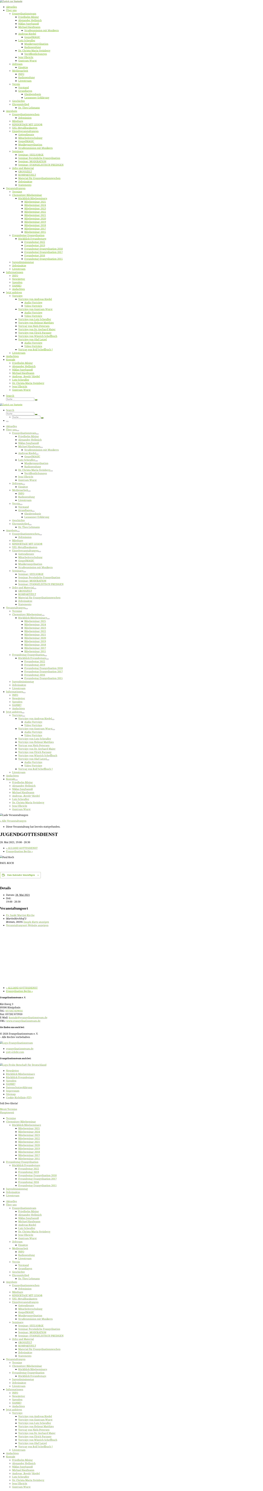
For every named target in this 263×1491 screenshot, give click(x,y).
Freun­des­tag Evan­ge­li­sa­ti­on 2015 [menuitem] (37, 1185)
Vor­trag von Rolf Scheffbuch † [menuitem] (35, 1446)
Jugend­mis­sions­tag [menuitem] (17, 1189)
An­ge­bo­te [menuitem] (11, 1282)
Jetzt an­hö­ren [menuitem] (14, 1409)
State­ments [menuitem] (24, 1356)
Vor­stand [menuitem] (23, 1265)
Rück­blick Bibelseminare (20, 1074)
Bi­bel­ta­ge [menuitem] (17, 1292)
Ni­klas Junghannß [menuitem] (28, 1218)
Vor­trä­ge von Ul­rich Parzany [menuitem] (34, 1436)
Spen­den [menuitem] (17, 1399)
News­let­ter (12, 1070)
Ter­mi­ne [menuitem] (11, 1118)
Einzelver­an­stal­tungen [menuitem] (25, 1302)
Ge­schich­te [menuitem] (18, 1272)
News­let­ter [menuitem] (18, 1396)
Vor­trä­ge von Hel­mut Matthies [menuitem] (36, 1426)
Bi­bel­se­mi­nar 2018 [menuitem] (29, 1152)
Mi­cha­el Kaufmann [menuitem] (29, 1221)
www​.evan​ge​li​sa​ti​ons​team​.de (23, 1021)
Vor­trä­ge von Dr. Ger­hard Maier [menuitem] (37, 1433)
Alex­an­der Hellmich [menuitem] (30, 1214)
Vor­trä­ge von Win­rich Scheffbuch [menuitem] (37, 1440)
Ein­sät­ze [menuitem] (23, 1245)
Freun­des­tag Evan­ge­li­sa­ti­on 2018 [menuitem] (37, 1175)
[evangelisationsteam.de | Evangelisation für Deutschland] (11, 1)
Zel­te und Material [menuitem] (23, 1339)
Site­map (11, 1094)
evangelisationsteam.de (19, 1048)
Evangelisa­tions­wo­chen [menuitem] (25, 1285)
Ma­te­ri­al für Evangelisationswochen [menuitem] (39, 1349)
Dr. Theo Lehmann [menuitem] (29, 1278)
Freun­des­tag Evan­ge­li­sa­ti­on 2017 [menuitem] (37, 1178)
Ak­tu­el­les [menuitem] (11, 1201)
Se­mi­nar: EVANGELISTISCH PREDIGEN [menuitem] (40, 1335)
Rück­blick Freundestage (20, 1077)
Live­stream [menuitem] (12, 1195)
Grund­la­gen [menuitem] (25, 1268)
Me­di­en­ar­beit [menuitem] (20, 1248)
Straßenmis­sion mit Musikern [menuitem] (35, 1319)
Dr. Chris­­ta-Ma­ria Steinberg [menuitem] (34, 1231)
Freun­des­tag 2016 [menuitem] (28, 1182)
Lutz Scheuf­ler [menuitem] (26, 1228)
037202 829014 (14, 1010)
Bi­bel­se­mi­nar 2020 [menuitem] (29, 1145)
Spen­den (11, 1080)
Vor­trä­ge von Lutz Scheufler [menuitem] (34, 1423)
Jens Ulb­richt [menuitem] (25, 1235)
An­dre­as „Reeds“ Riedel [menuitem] (26, 1473)
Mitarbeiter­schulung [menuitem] (30, 1309)
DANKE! (10, 1084)
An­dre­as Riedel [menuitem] (27, 1225)
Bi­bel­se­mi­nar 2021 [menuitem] (29, 1141)
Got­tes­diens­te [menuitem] (26, 1305)
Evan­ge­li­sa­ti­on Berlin (19, 851)
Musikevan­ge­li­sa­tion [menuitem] (30, 1315)
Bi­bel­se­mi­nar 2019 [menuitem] (29, 1148)
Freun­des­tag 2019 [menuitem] (28, 1172)
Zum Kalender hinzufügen (21, 875)
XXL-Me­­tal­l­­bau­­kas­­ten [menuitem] (24, 1298)
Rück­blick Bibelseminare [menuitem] (26, 1125)
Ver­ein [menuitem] (16, 1261)
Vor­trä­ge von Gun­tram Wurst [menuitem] (35, 1419)
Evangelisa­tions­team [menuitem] (24, 1208)
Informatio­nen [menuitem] (14, 1389)
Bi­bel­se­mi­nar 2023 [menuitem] (29, 1135)
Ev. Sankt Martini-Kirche (20, 915)
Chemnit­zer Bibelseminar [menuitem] (21, 1121)
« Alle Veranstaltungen (13, 821)
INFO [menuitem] (21, 1251)
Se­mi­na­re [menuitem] (17, 1322)
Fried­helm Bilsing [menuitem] (28, 1211)
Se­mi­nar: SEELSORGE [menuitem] (31, 1325)
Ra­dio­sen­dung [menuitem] (26, 1255)
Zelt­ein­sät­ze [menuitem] (13, 1192)
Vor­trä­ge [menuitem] (17, 1413)
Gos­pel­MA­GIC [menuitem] (26, 1312)
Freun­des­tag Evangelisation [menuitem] (22, 1162)
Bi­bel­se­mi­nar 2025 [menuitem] (29, 1128)
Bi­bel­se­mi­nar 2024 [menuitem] (29, 1131)
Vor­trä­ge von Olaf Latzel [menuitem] (32, 1443)
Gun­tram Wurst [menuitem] (27, 1238)
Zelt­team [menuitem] (17, 1241)
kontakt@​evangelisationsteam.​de (28, 1017)
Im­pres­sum (12, 1090)
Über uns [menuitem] (11, 1204)
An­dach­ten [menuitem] (18, 1406)
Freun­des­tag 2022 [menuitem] (28, 1168)
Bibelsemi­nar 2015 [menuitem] (29, 1158)
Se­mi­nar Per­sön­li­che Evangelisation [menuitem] (39, 1329)
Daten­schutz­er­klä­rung (19, 1087)
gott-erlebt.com (15, 1052)
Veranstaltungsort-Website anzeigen (27, 925)
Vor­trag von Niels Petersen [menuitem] (33, 1429)
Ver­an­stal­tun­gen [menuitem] (15, 1359)
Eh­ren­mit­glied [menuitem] (20, 1275)
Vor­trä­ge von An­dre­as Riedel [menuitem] (35, 1416)
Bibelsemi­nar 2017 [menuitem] (29, 1155)
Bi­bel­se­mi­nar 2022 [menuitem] (29, 1138)
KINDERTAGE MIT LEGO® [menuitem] (27, 1295)
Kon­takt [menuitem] (10, 1456)
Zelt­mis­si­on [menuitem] (25, 1288)
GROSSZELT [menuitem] (25, 1342)
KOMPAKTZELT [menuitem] (27, 1345)
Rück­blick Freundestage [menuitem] (26, 1165)
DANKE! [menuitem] (16, 1403)
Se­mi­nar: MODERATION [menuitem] (32, 1332)
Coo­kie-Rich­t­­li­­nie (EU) (19, 1097)
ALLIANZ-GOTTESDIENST (22, 848)
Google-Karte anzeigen (36, 922)
